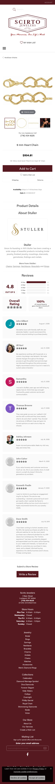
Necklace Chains (11, 57)
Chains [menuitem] (27, 658)
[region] (27, 90)
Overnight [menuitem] (27, 697)
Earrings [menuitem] (27, 642)
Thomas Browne (24, 405)
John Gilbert (22, 320)
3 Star (23, 287)
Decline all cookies (18, 778)
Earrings (16, 266)
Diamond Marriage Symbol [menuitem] (27, 681)
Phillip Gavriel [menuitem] (27, 700)
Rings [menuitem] (27, 639)
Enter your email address (27, 743)
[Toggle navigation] (4, 48)
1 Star (23, 293)
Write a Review (27, 574)
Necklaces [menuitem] (27, 645)
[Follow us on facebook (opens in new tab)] (28, 754)
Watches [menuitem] (27, 661)
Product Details (27, 205)
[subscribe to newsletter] (45, 748)
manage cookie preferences (25, 772)
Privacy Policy (38, 769)
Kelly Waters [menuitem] (28, 690)
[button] (48, 2)
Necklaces (25, 266)
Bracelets (35, 266)
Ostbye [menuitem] (27, 694)
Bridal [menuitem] (27, 636)
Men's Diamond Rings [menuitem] (28, 667)
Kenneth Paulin (23, 485)
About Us (27, 723)
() (48, 282)
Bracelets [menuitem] (27, 648)
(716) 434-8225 (27, 135)
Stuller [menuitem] (27, 709)
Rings (46, 266)
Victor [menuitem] (27, 713)
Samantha (21, 378)
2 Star (23, 290)
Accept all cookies (36, 778)
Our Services (27, 726)
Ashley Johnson (23, 436)
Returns (40, 180)
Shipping (15, 180)
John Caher (21, 458)
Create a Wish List (27, 729)
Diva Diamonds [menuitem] (27, 684)
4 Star (23, 285)
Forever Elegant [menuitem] (27, 687)
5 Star (23, 282)
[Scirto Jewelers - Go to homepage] (27, 26)
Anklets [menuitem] (28, 655)
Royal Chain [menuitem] (27, 703)
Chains (9, 266)
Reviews (27, 275)
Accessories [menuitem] (27, 664)
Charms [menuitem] (27, 651)
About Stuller (27, 212)
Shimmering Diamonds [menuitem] (27, 706)
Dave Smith (22, 518)
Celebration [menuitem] (27, 678)
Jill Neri (19, 345)
